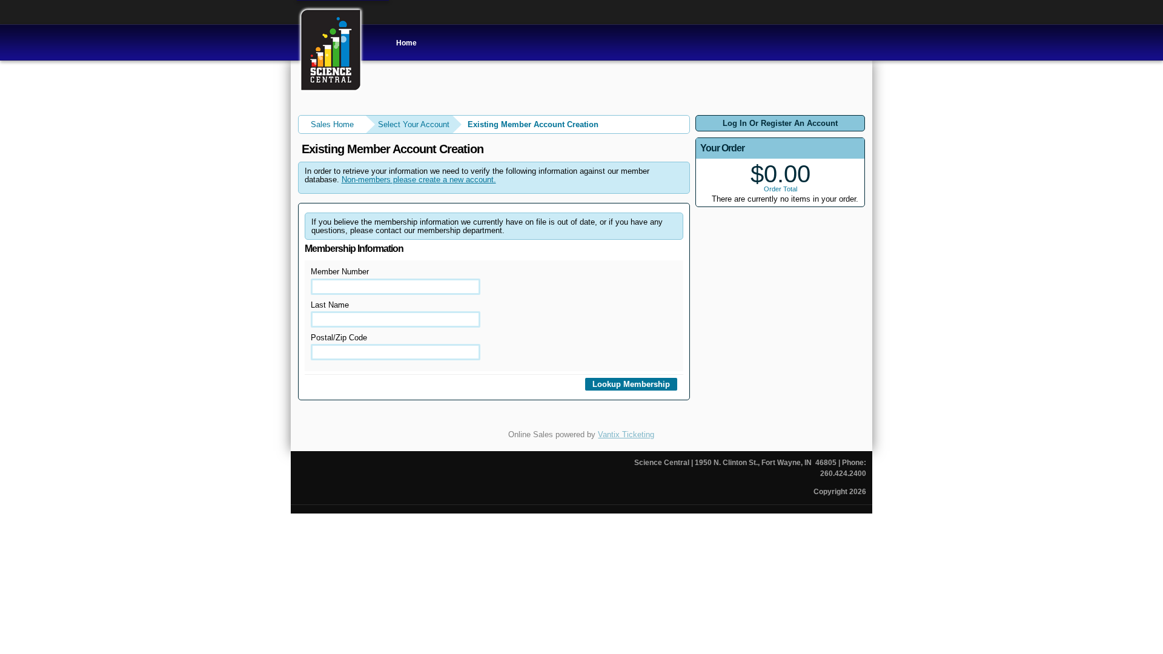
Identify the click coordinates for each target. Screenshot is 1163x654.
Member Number (340, 271)
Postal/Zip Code (339, 337)
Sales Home (332, 124)
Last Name (330, 304)
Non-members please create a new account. (419, 179)
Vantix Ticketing (626, 434)
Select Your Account (413, 124)
